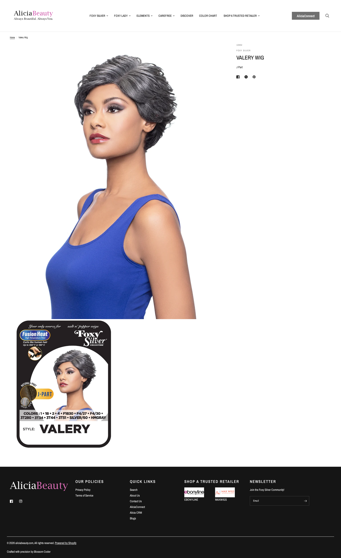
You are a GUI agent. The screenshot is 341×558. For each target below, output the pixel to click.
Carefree (165, 16)
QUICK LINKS (143, 481)
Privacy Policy (82, 490)
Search (134, 490)
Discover (187, 16)
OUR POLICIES (89, 481)
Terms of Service (84, 495)
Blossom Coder (42, 552)
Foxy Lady (121, 16)
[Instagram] (23, 501)
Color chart (208, 16)
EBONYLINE (191, 499)
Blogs (133, 518)
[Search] (327, 16)
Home (12, 37)
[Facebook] (14, 501)
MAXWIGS (221, 499)
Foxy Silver (97, 16)
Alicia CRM (136, 512)
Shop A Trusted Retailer (240, 16)
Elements (143, 16)
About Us (135, 495)
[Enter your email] (305, 501)
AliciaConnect (306, 16)
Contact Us (136, 501)
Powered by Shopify (65, 543)
